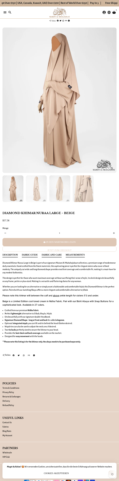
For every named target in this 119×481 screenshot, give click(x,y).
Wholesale (7, 453)
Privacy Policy (8, 392)
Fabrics (5, 427)
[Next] (114, 100)
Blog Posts (6, 431)
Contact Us (7, 422)
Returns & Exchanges (11, 397)
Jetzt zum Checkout (59, 250)
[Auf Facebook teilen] (58, 21)
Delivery (6, 401)
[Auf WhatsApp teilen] (63, 21)
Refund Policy (8, 405)
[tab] (10, 255)
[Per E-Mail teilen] (66, 21)
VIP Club (6, 457)
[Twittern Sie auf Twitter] (60, 21)
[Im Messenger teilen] (69, 21)
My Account (7, 435)
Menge (5, 228)
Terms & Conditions (10, 388)
